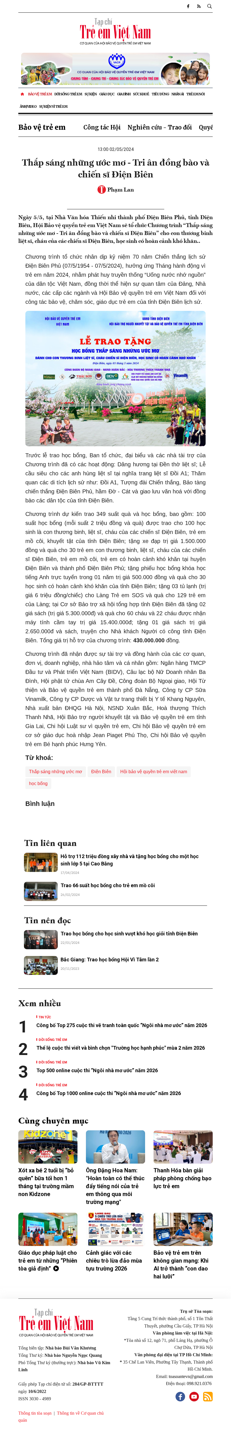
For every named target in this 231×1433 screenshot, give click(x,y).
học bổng (38, 783)
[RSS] (199, 6)
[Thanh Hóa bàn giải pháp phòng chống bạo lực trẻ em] (183, 1147)
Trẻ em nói (195, 94)
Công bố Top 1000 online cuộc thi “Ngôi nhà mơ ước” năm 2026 (109, 1093)
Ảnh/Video (28, 106)
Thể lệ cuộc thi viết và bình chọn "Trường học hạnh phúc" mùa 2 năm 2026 (120, 1048)
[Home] (23, 94)
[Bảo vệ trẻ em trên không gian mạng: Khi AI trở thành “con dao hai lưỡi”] (183, 1229)
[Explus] (115, 820)
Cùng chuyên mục (53, 1120)
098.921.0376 (200, 1383)
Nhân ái (178, 94)
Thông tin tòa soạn (35, 1413)
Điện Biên (101, 771)
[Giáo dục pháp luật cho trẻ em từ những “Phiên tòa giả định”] (47, 1229)
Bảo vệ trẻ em (40, 94)
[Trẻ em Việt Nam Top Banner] (115, 69)
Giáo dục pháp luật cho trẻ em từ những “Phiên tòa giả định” (47, 1260)
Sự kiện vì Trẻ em (53, 106)
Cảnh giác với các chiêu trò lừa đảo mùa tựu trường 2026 (114, 1260)
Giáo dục (106, 94)
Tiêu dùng (160, 94)
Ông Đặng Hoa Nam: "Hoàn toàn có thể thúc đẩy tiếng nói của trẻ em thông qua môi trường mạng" (115, 1186)
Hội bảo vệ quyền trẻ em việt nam (153, 771)
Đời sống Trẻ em (68, 94)
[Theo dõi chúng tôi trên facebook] (188, 6)
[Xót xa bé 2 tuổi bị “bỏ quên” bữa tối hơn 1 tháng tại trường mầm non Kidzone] (47, 1147)
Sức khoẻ (141, 94)
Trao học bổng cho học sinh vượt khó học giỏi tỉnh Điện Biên (129, 934)
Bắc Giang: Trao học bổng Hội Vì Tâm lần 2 (110, 959)
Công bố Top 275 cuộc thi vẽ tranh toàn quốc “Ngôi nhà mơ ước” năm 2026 (121, 1025)
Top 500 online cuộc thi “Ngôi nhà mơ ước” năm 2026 (97, 1070)
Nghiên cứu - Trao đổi (160, 127)
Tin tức (45, 1016)
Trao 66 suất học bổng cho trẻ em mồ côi (108, 885)
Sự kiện (91, 94)
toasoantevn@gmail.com (191, 1376)
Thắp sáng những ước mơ (55, 771)
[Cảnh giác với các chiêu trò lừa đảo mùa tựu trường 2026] (115, 1229)
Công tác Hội (102, 127)
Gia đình (123, 94)
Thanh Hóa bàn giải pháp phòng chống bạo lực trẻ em (183, 1178)
